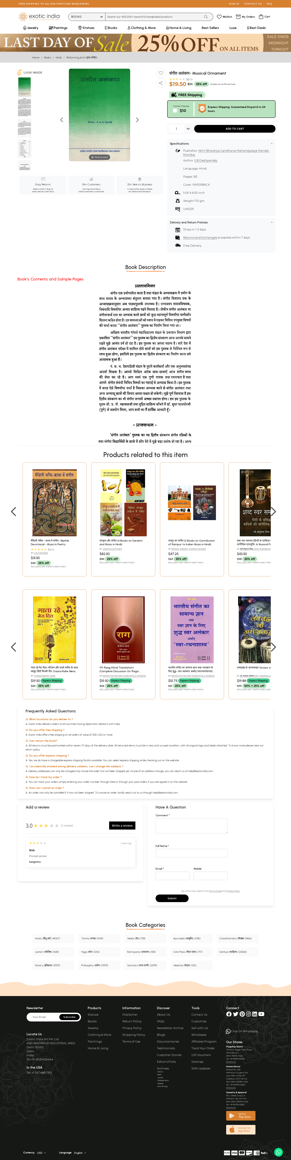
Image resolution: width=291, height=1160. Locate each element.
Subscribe (69, 1017)
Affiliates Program (204, 1041)
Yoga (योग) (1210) (90, 951)
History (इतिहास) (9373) (47, 965)
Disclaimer (130, 1014)
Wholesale (198, 1034)
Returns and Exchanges (200, 237)
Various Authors (112, 549)
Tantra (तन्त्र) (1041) (92, 938)
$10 (183, 110)
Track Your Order (203, 1048)
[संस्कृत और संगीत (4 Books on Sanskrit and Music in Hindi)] (123, 535)
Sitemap (197, 1061)
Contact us (253, 4)
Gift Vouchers (201, 1055)
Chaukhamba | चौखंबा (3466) (235, 938)
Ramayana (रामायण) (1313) (141, 951)
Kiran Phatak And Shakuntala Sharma (124, 676)
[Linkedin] (254, 1015)
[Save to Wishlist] (161, 74)
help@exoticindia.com (200, 771)
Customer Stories (169, 1055)
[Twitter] (235, 1015)
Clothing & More (99, 1034)
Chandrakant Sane (44, 676)
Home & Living (98, 1048)
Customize (198, 1021)
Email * (160, 868)
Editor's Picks (166, 1061)
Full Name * (162, 846)
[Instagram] (248, 1015)
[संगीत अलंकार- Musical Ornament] (24, 87)
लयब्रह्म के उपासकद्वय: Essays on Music (258, 667)
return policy (33, 749)
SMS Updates (200, 1068)
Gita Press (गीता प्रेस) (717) (187, 951)
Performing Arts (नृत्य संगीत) (81, 57)
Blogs (161, 1034)
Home (35, 57)
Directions (231, 1062)
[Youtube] (261, 1015)
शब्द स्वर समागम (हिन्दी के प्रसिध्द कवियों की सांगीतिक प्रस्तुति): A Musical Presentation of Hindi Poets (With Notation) (260, 544)
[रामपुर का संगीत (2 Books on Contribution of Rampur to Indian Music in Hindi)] (192, 535)
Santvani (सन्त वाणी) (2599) (142, 965)
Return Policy (131, 1021)
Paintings (95, 1041)
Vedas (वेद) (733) (136, 938)
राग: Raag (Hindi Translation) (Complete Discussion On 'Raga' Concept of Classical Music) (119, 671)
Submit (172, 898)
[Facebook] (229, 1015)
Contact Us (199, 1014)
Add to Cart (235, 128)
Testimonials (166, 1048)
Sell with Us (199, 1028)
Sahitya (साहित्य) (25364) (233, 951)
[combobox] (153, 17)
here (112, 781)
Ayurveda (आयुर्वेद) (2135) (187, 938)
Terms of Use (215, 891)
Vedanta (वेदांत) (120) (184, 965)
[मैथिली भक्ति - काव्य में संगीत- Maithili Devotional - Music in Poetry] (54, 535)
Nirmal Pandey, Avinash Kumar (188, 549)
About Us (163, 1014)
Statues (93, 1014)
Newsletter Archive (170, 1028)
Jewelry (93, 1028)
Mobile (197, 868)
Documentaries (168, 1041)
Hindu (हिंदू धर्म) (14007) (47, 938)
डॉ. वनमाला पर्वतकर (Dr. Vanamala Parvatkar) (262, 676)
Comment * (163, 815)
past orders (140, 781)
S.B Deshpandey (205, 160)
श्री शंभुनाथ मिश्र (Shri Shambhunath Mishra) (256, 550)
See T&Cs (49, 191)
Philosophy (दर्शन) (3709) (94, 965)
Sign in (234, 4)
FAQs (160, 1021)
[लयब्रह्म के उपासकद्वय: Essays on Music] (261, 662)
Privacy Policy (233, 891)
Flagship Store (234, 1046)
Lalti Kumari (41, 553)
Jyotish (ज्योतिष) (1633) (47, 951)
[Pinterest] (242, 1015)
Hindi (58, 57)
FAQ (269, 4)
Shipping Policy (133, 1034)
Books (47, 57)
